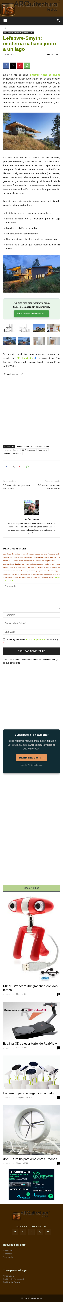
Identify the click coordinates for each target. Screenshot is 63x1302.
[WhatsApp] (27, 66)
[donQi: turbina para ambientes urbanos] (31, 1130)
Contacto (7, 1253)
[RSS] (31, 1232)
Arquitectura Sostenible (12, 33)
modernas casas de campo (45, 74)
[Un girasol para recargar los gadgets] (31, 1072)
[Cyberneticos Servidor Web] (31, 1184)
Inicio (5, 28)
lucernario (43, 450)
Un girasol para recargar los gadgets (28, 1093)
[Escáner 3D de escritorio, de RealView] (31, 1021)
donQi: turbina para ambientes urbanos (30, 1159)
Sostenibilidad (28, 33)
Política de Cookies (12, 1282)
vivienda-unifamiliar (12, 453)
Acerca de (8, 1257)
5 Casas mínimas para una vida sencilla (16, 487)
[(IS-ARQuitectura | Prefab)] (31, 8)
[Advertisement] (31, 407)
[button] (5, 21)
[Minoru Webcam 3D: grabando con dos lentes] (31, 939)
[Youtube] (48, 1232)
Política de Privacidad (13, 1279)
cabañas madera (24, 446)
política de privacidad (36, 639)
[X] (13, 66)
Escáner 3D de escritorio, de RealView (30, 1043)
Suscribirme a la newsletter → (31, 313)
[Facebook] (6, 66)
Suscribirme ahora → (31, 757)
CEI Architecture (25, 358)
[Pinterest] (20, 66)
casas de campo (42, 446)
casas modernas (11, 450)
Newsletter (8, 1250)
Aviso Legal (8, 1276)
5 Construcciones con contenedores (49, 487)
